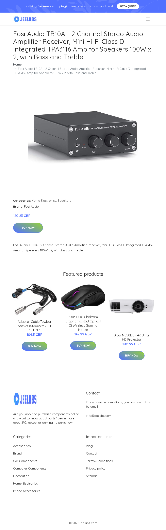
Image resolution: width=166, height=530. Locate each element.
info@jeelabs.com (99, 416)
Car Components (25, 461)
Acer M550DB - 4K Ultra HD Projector (131, 337)
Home (17, 64)
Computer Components (29, 468)
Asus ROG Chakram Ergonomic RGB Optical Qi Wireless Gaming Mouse (83, 323)
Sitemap (92, 476)
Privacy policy (95, 468)
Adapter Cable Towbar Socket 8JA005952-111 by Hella (34, 326)
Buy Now (28, 227)
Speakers (64, 201)
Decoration (21, 476)
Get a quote (128, 6)
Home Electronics (44, 201)
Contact (91, 453)
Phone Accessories (26, 491)
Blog (89, 446)
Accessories (22, 446)
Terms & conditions (99, 461)
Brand (17, 453)
